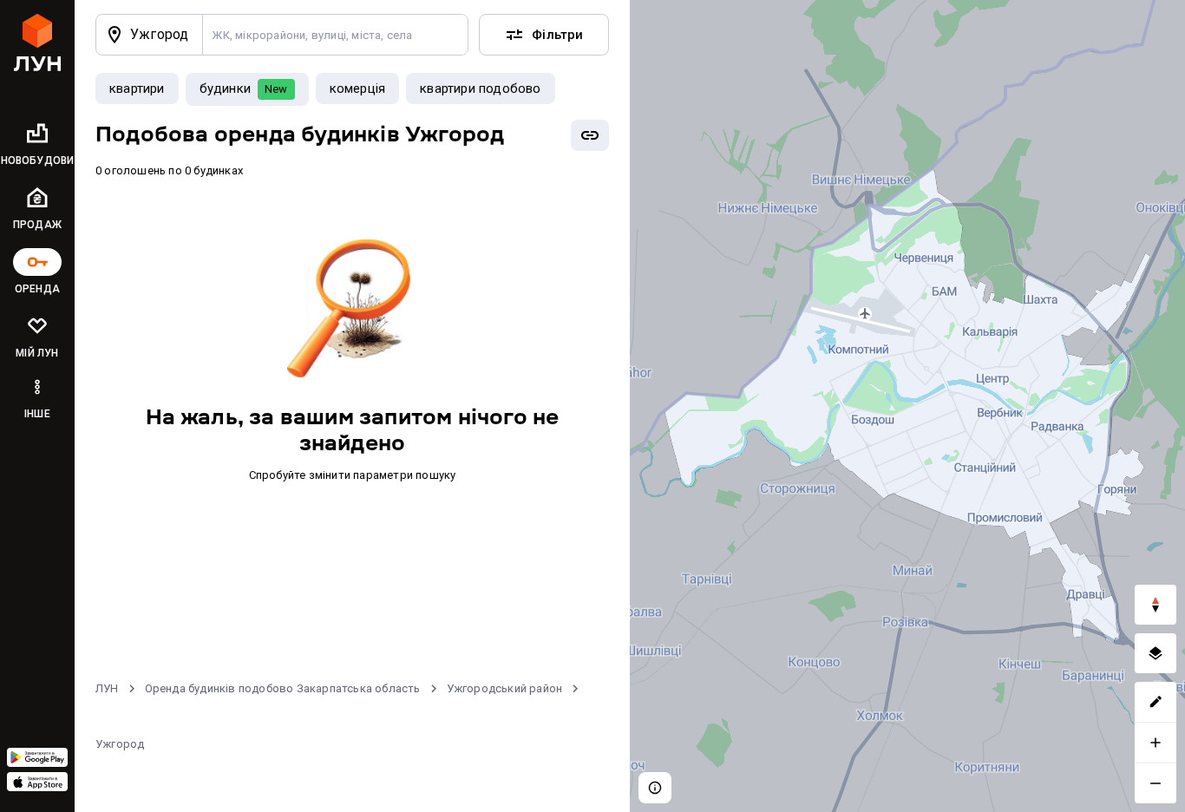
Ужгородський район (505, 688)
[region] (907, 406)
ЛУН (107, 688)
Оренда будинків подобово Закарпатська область (283, 688)
